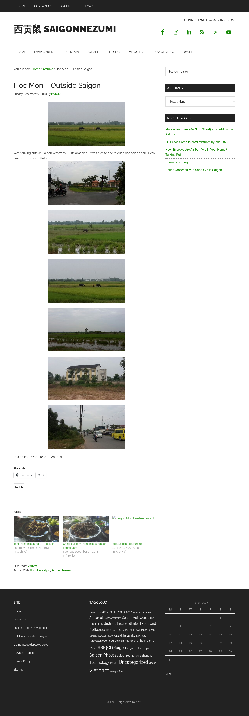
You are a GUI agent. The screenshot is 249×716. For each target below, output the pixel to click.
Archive (32, 565)
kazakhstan (140, 635)
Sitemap (19, 669)
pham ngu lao (125, 640)
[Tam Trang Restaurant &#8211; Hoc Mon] (36, 529)
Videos (152, 662)
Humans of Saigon (178, 162)
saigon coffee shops (138, 648)
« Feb (168, 673)
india (122, 630)
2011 (98, 612)
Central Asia (130, 618)
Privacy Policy (22, 661)
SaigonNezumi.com (129, 702)
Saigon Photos (103, 655)
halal (102, 629)
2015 (129, 612)
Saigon (55, 570)
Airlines (147, 612)
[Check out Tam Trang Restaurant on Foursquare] (86, 529)
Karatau (93, 636)
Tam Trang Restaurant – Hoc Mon (34, 543)
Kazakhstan (122, 635)
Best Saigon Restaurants (127, 543)
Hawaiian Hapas (24, 652)
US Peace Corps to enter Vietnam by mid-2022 (196, 142)
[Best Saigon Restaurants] (135, 529)
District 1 (124, 624)
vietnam (66, 570)
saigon (46, 570)
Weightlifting (117, 671)
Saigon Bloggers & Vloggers (30, 627)
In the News (133, 630)
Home (17, 611)
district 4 (135, 624)
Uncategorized (133, 662)
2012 (105, 612)
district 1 (111, 623)
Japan (151, 629)
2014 (121, 612)
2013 (113, 612)
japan (144, 629)
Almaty (94, 618)
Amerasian (115, 618)
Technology (99, 662)
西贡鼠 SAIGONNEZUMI (65, 28)
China (143, 618)
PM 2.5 (93, 648)
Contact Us (20, 619)
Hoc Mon (35, 570)
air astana (137, 612)
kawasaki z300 (105, 636)
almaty (105, 618)
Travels (114, 662)
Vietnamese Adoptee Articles (31, 644)
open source (110, 640)
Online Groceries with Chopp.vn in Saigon (193, 170)
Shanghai (147, 655)
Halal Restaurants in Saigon (30, 636)
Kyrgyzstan (95, 640)
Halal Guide (113, 629)
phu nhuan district (144, 640)
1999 (92, 612)
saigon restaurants (129, 655)
